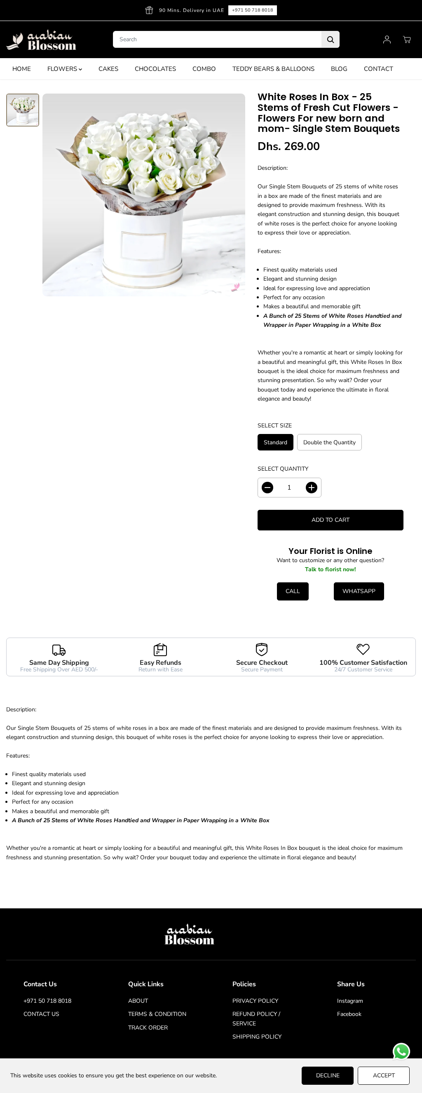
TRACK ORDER (148, 1028)
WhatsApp (358, 591)
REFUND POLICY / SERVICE (256, 1018)
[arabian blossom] (41, 39)
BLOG (339, 69)
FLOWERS (63, 69)
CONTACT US (41, 1014)
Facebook (349, 1014)
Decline (328, 1075)
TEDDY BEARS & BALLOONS (273, 69)
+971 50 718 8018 (252, 10)
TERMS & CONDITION (157, 1014)
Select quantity (283, 469)
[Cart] (407, 39)
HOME (21, 69)
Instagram (350, 1001)
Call (293, 591)
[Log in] (387, 39)
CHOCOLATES (155, 69)
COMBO (204, 69)
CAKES (108, 69)
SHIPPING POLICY (256, 1037)
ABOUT (138, 1001)
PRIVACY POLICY (255, 1001)
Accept (384, 1075)
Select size (275, 425)
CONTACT (378, 69)
